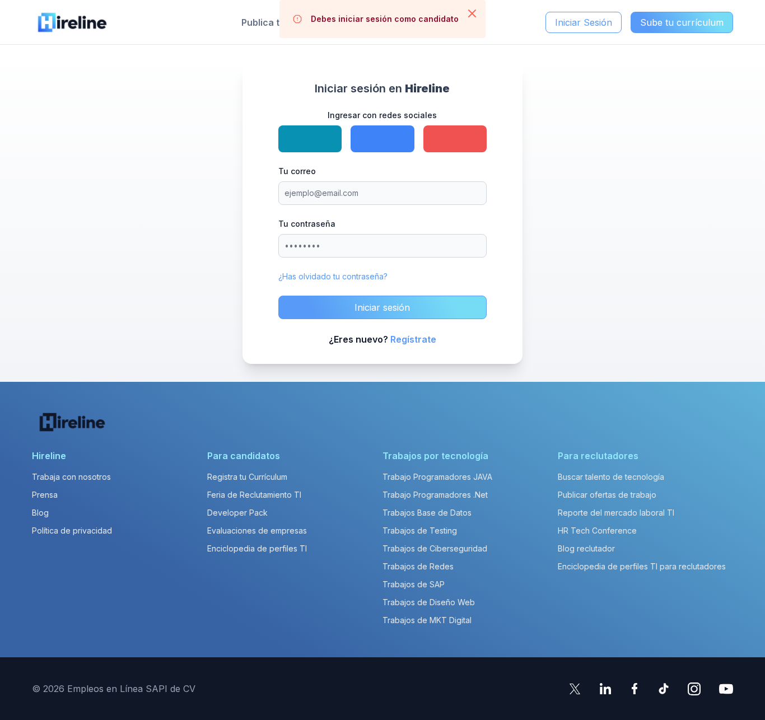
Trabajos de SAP (413, 584)
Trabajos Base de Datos (427, 512)
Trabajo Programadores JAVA (437, 476)
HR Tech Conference (597, 530)
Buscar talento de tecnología (611, 476)
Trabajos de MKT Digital (427, 620)
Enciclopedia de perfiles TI (257, 548)
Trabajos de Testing (419, 530)
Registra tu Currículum (247, 476)
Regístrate (413, 339)
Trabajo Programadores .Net (435, 494)
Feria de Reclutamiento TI (254, 494)
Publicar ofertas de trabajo (607, 494)
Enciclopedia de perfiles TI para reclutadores (642, 566)
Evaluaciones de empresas (257, 530)
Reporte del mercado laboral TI (616, 512)
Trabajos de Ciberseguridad (434, 548)
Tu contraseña (306, 223)
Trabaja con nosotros (71, 476)
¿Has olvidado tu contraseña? (333, 276)
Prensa (45, 494)
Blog (40, 512)
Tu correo (297, 171)
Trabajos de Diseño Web (428, 602)
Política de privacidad (72, 530)
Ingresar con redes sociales (382, 115)
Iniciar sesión (382, 307)
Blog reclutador (586, 548)
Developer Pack (237, 512)
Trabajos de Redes (418, 566)
